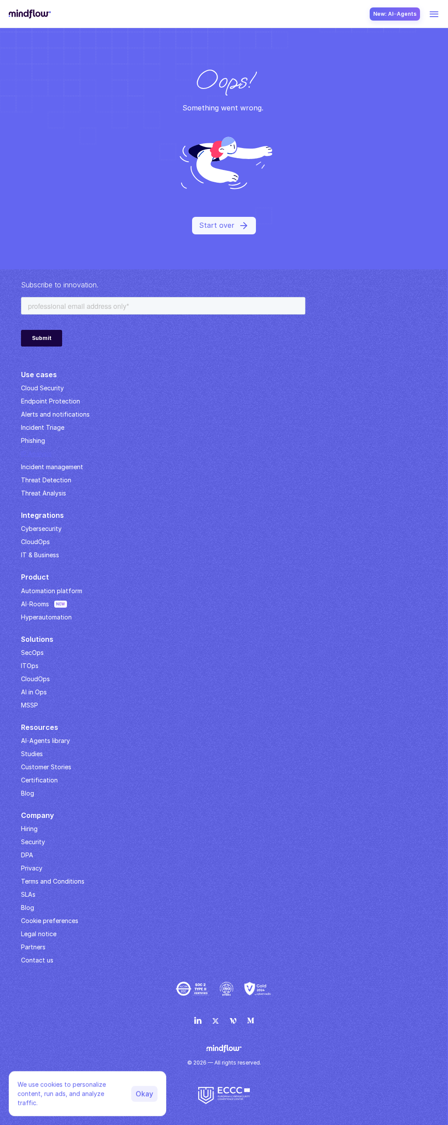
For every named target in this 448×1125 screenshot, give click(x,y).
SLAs (28, 894)
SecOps (32, 652)
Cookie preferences (49, 920)
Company (37, 815)
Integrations (42, 515)
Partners (33, 947)
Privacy (31, 868)
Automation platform (51, 590)
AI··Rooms (35, 604)
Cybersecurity (41, 528)
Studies (32, 753)
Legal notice (38, 934)
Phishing (33, 440)
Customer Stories (46, 767)
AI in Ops (34, 692)
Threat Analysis (43, 493)
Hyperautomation (46, 617)
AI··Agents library (45, 740)
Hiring (29, 828)
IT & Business (40, 555)
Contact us (37, 960)
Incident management (52, 467)
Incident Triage (42, 427)
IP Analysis (36, 453)
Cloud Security (42, 388)
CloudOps (35, 541)
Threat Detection (46, 480)
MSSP (29, 705)
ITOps (29, 665)
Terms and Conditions (52, 881)
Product (35, 577)
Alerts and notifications (55, 414)
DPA (27, 855)
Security (33, 842)
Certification (39, 780)
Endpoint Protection (50, 401)
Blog (27, 907)
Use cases (39, 374)
